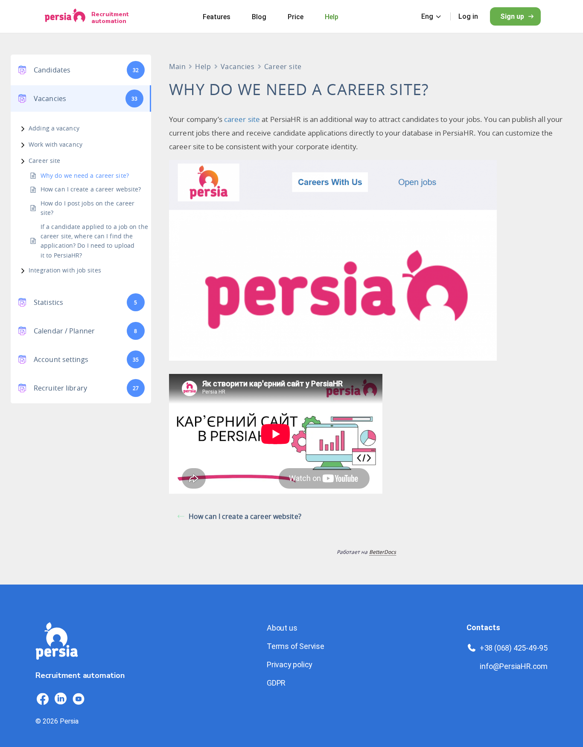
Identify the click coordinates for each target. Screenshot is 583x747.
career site (242, 119)
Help (331, 17)
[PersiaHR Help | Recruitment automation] (56, 664)
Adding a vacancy (54, 128)
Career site (44, 160)
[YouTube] (78, 699)
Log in (468, 16)
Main (177, 66)
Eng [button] (427, 16)
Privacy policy (289, 664)
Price (295, 17)
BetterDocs (382, 551)
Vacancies (238, 66)
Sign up (512, 16)
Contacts (483, 627)
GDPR (276, 682)
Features (216, 17)
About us (282, 627)
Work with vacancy (55, 144)
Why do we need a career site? (85, 175)
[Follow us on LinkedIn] (60, 699)
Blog (259, 17)
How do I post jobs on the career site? (87, 208)
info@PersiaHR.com (514, 666)
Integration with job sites (65, 270)
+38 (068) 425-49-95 (514, 647)
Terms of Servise (295, 646)
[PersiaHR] (65, 16)
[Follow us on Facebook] (42, 699)
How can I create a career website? (91, 189)
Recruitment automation (110, 17)
